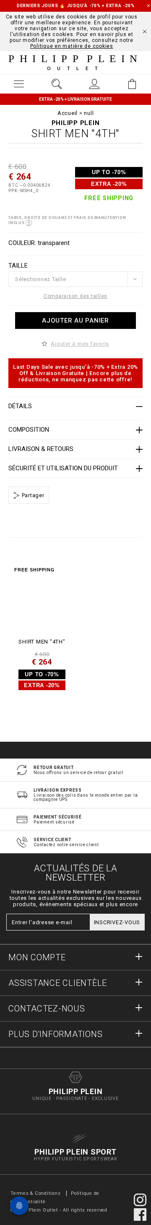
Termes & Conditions (35, 1193)
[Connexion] (94, 84)
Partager (32, 495)
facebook (140, 1214)
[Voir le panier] (132, 84)
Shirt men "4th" (41, 642)
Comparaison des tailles (75, 296)
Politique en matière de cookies (71, 46)
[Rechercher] (57, 84)
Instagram (140, 1200)
